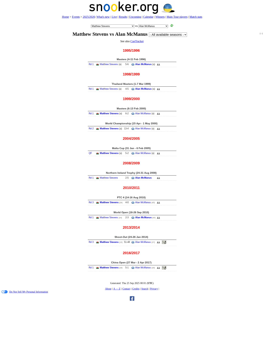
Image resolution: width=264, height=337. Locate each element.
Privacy (154, 288)
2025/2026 (89, 16)
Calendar (148, 16)
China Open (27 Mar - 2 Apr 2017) (131, 262)
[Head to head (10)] (158, 65)
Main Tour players (177, 16)
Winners (160, 16)
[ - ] (261, 33)
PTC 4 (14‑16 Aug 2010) (131, 197)
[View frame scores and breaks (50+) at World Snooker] (164, 243)
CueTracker (137, 41)
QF (90, 153)
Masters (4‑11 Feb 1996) (131, 59)
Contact (126, 288)
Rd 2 (91, 128)
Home (65, 16)
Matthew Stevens (109, 64)
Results (123, 16)
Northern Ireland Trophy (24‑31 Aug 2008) (131, 172)
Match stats (195, 16)
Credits (135, 288)
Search (144, 288)
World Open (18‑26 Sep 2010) (131, 212)
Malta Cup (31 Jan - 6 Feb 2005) (131, 148)
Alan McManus (143, 64)
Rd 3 (91, 202)
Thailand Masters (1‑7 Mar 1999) (131, 83)
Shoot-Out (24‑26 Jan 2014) (131, 237)
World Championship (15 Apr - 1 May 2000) (131, 123)
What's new (103, 16)
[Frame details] (164, 269)
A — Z (117, 288)
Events (76, 16)
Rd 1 (91, 64)
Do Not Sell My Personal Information (28, 291)
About (108, 288)
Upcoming (135, 16)
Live (114, 16)
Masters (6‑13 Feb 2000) (131, 108)
